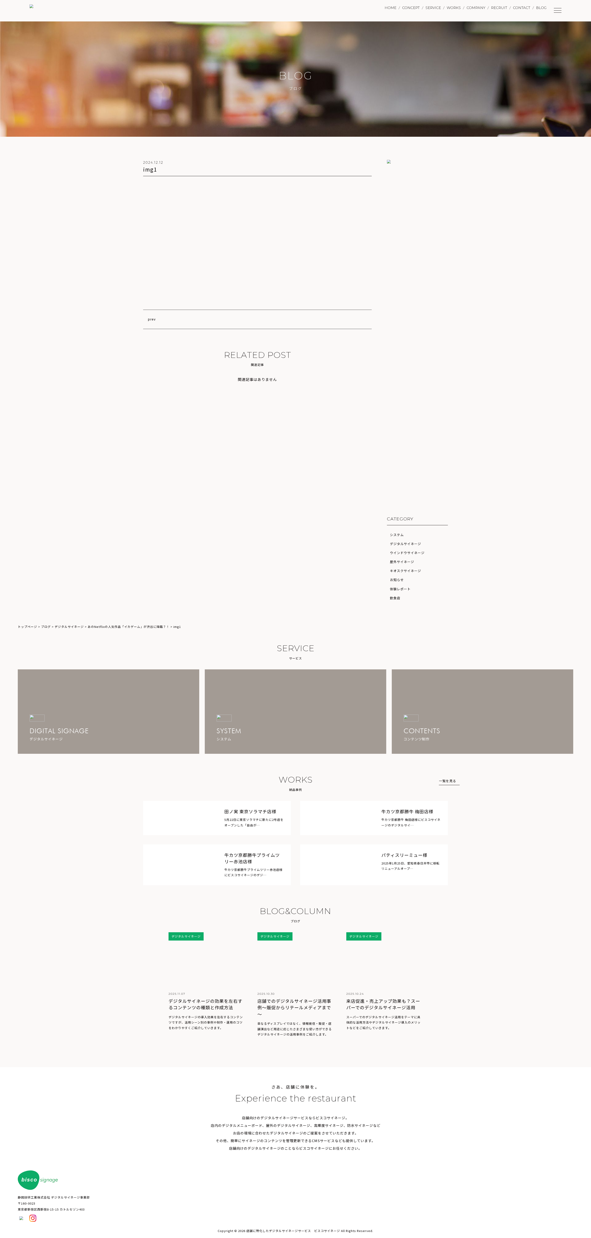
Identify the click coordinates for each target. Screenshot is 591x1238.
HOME (390, 8)
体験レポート (400, 589)
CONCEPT (411, 8)
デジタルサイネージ (405, 543)
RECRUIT (499, 8)
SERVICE (433, 8)
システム (397, 534)
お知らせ (397, 579)
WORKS (454, 8)
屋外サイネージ (402, 561)
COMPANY (476, 8)
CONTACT (521, 8)
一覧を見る (447, 780)
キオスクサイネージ (405, 570)
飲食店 (395, 598)
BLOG (541, 8)
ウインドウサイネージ (407, 552)
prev (152, 319)
